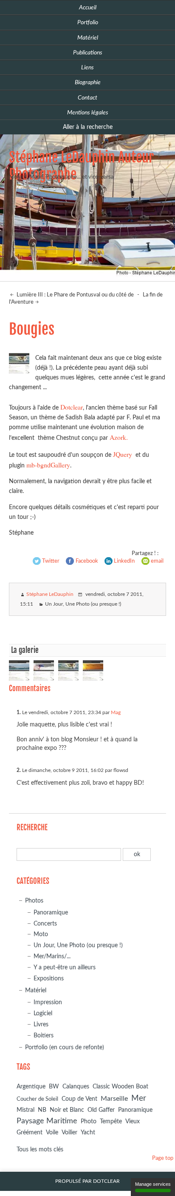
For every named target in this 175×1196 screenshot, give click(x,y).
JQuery (122, 454)
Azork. (119, 437)
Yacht (88, 1133)
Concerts (45, 923)
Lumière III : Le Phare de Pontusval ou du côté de (74, 295)
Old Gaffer (101, 1110)
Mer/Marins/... (52, 956)
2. (19, 770)
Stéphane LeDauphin (49, 594)
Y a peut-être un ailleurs (65, 967)
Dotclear (71, 406)
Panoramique (51, 912)
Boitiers (44, 1035)
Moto (41, 934)
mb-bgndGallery (48, 464)
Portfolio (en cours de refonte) (64, 1047)
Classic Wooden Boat (120, 1087)
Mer (138, 1098)
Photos (34, 900)
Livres (41, 1024)
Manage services (153, 1184)
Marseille (114, 1098)
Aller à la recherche (88, 127)
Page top (162, 1158)
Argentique (31, 1087)
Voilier (69, 1133)
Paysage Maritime (47, 1121)
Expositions (49, 978)
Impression (48, 1002)
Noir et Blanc (67, 1110)
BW (54, 1086)
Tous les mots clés (40, 1149)
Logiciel (43, 1013)
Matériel (35, 990)
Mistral (25, 1110)
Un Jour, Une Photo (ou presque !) (83, 604)
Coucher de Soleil (37, 1099)
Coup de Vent (79, 1099)
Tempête (111, 1122)
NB (42, 1110)
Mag (116, 712)
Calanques (75, 1087)
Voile (52, 1132)
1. (19, 712)
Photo (88, 1122)
